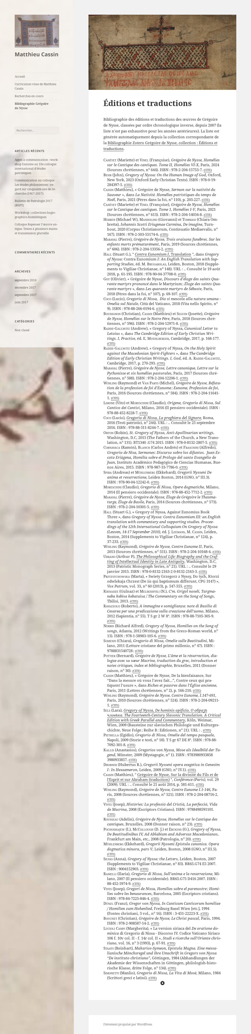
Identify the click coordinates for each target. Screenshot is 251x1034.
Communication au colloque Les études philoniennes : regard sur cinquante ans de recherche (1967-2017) (35, 187)
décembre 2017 (25, 287)
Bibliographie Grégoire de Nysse (32, 106)
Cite (208, 170)
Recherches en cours (29, 96)
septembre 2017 (26, 295)
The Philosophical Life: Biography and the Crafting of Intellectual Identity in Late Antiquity (162, 559)
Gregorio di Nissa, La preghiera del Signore (163, 417)
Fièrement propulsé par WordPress (127, 1024)
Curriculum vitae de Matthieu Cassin (35, 86)
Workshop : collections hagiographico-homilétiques (35, 215)
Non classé (22, 330)
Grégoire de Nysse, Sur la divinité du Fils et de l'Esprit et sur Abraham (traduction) (162, 777)
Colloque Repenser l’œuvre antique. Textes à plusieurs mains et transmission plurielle (36, 228)
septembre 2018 (26, 280)
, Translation (163, 254)
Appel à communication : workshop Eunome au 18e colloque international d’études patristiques (37, 166)
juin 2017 (21, 302)
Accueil (20, 76)
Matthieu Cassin (36, 54)
